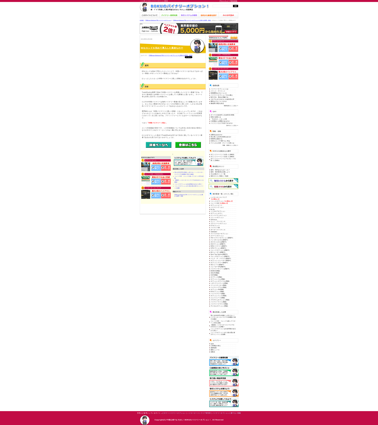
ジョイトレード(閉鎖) (218, 297)
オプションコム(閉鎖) (218, 279)
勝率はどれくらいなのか (219, 101)
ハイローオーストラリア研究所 (199, 413)
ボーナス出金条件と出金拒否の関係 (222, 115)
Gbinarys (214, 219)
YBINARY (214, 232)
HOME (142, 20)
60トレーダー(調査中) (218, 252)
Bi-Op (213, 209)
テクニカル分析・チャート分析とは (222, 143)
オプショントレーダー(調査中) (221, 260)
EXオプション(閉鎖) (217, 291)
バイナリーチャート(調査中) (220, 269)
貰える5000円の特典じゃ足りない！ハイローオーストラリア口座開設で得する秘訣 (223, 317)
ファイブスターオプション (219, 233)
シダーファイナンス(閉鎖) (219, 283)
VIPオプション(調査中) (218, 248)
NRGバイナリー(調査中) (219, 246)
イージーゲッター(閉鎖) (219, 285)
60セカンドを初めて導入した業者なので (162, 48)
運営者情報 (234, 1)
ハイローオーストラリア (219, 197)
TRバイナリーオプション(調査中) (222, 238)
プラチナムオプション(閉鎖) (220, 300)
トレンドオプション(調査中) (220, 250)
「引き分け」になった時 (219, 119)
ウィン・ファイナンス (218, 221)
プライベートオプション (219, 223)
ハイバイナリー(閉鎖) (218, 293)
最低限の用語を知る (217, 103)
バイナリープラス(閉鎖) (219, 287)
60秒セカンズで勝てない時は (220, 141)
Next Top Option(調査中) (219, 254)
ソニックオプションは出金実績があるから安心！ (189, 184)
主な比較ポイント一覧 (218, 174)
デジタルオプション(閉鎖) (219, 306)
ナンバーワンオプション (219, 215)
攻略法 (213, 352)
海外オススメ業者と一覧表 (219, 176)
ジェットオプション (217, 217)
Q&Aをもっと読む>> (232, 125)
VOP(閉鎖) (214, 275)
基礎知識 (214, 348)
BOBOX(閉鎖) (215, 271)
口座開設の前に (216, 345)
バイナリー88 (215, 227)
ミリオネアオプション (218, 211)
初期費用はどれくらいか (219, 93)
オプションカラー (216, 213)
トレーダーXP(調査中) (218, 266)
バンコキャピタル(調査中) (219, 240)
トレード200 (215, 203)
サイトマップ (225, 1)
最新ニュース (215, 350)
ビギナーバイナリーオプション (174, 413)
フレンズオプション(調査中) (220, 256)
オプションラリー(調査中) (219, 262)
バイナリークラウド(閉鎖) (219, 304)
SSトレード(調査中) (217, 264)
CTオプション (215, 225)
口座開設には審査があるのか (220, 121)
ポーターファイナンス (218, 229)
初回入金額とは (216, 117)
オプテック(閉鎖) (216, 277)
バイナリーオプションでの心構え (222, 95)
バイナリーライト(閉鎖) (219, 302)
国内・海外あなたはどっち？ (220, 170)
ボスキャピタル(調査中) (219, 242)
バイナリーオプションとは (219, 89)
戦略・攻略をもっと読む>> (230, 145)
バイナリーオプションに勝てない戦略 (226, 413)
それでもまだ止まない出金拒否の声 (222, 99)
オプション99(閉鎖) (217, 289)
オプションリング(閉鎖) (219, 295)
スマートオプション (217, 235)
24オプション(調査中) (218, 244)
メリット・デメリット (218, 91)
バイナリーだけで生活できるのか (222, 123)
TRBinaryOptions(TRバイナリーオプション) (158, 20)
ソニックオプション (217, 201)
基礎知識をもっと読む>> (231, 105)
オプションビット (216, 205)
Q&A (212, 344)
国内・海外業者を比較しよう (220, 172)
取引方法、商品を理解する (219, 97)
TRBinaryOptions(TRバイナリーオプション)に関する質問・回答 (192, 20)
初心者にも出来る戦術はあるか (221, 137)
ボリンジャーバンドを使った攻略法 (222, 154)
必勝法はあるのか (216, 134)
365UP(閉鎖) (215, 273)
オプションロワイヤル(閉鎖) (220, 281)
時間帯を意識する (216, 139)
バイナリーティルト (217, 207)
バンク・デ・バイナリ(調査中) (221, 258)
